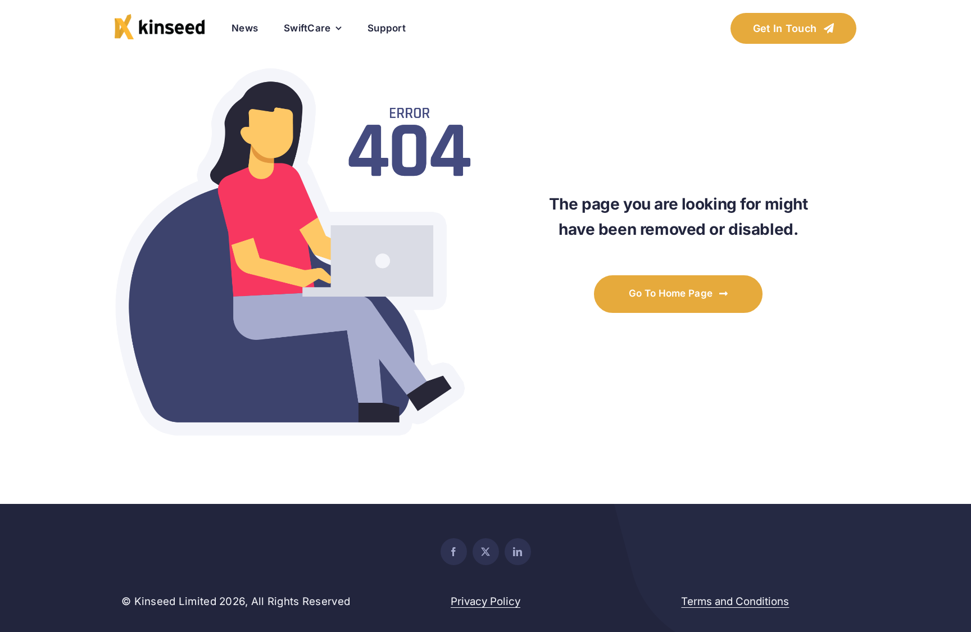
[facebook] (454, 551)
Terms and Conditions (735, 601)
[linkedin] (518, 551)
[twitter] (486, 551)
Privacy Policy (485, 601)
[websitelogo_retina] (160, 18)
